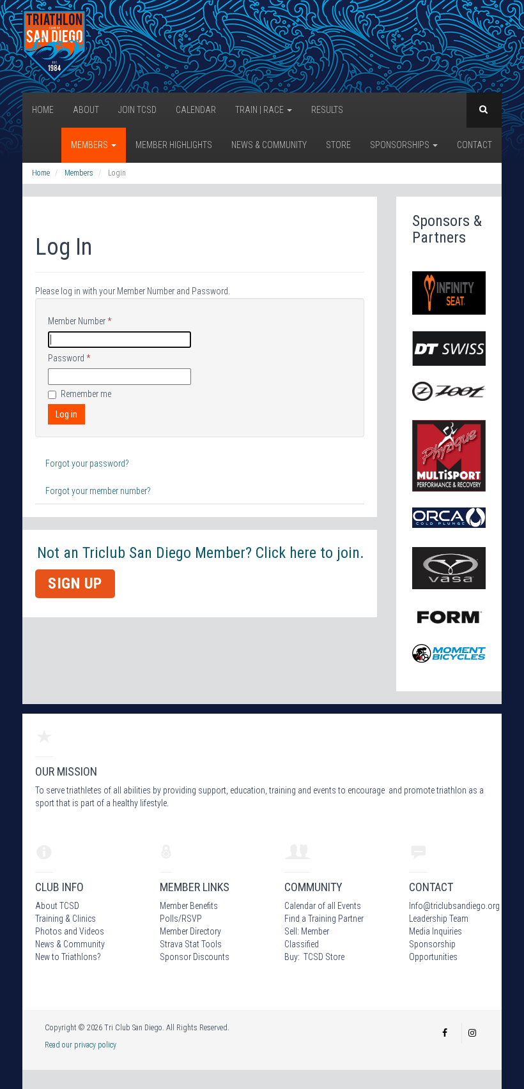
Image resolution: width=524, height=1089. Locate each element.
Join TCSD (137, 110)
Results (327, 110)
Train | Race (260, 110)
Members (90, 145)
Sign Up (75, 583)
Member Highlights (173, 145)
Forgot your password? (87, 463)
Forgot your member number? (98, 491)
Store (338, 145)
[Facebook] (445, 1033)
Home (43, 110)
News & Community (269, 145)
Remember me (86, 394)
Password (69, 358)
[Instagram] (472, 1033)
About (86, 110)
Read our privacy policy (80, 1044)
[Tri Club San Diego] (54, 45)
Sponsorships (400, 145)
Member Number (79, 321)
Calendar (196, 110)
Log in (66, 414)
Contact (474, 145)
